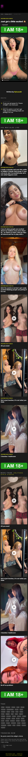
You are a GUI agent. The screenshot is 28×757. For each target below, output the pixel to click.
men (23, 718)
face (22, 711)
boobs (3, 709)
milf (3, 720)
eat (17, 711)
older (3, 723)
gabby (8, 714)
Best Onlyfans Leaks (10, 753)
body (23, 707)
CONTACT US (19, 753)
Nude (18, 720)
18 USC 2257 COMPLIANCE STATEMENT (14, 755)
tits (14, 725)
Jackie (8, 718)
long (14, 718)
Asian (14, 707)
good (21, 714)
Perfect (14, 723)
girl (12, 714)
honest (9, 716)
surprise (4, 725)
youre (3, 727)
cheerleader (10, 709)
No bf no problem (7, 685)
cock (17, 709)
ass (18, 707)
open (8, 723)
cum (22, 709)
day (13, 711)
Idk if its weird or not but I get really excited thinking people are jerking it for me (14, 289)
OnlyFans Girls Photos (7, 167)
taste (10, 725)
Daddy (3, 711)
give (17, 714)
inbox (3, 718)
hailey (3, 716)
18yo (3, 707)
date (9, 711)
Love (18, 718)
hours (19, 716)
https (24, 716)
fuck (3, 714)
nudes (23, 720)
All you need (5, 346)
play (19, 723)
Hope (14, 716)
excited (3, 98)
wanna (24, 725)
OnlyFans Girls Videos (7, 343)
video (19, 725)
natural (12, 720)
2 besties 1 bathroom (8, 456)
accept (8, 707)
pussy (24, 723)
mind (8, 720)
